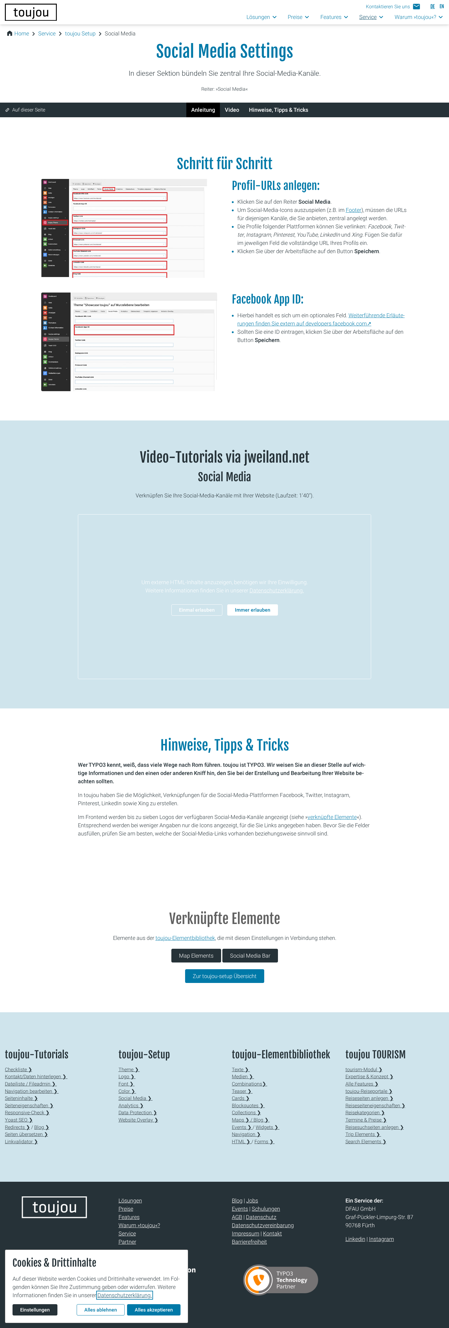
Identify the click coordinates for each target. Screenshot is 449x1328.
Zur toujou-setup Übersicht (225, 976)
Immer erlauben (252, 610)
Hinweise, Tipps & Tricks (278, 110)
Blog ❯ (41, 1127)
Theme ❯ (129, 1069)
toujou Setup (80, 33)
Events (240, 1209)
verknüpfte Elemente (332, 817)
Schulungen (266, 1209)
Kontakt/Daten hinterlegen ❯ (36, 1076)
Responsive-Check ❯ (27, 1112)
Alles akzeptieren (154, 1310)
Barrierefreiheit (249, 1242)
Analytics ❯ (131, 1105)
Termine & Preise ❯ (366, 1120)
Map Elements (196, 955)
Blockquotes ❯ (248, 1105)
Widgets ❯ (267, 1127)
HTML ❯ (241, 1141)
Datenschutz (261, 1217)
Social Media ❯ (136, 1098)
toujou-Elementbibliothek (185, 938)
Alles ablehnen (100, 1310)
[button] (393, 6)
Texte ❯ (241, 1069)
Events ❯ (242, 1127)
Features (129, 1217)
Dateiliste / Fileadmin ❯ (31, 1084)
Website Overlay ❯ (138, 1120)
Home (21, 33)
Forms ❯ (264, 1141)
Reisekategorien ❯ (365, 1112)
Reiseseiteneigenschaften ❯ (375, 1105)
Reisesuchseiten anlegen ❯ (374, 1127)
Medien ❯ (243, 1076)
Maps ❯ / (243, 1120)
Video (232, 110)
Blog (237, 1200)
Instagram (381, 1239)
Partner (127, 1242)
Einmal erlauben (197, 610)
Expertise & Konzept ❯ (369, 1076)
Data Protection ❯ (138, 1112)
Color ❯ (127, 1091)
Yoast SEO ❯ (19, 1120)
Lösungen (130, 1200)
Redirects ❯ (17, 1127)
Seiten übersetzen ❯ (26, 1134)
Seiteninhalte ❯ (21, 1098)
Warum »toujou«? (139, 1225)
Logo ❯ (127, 1076)
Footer (353, 210)
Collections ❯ (246, 1112)
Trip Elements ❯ (363, 1134)
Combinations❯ (249, 1084)
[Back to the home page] (54, 1215)
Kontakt (272, 1233)
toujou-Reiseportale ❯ (368, 1091)
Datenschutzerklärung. (277, 590)
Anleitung (203, 110)
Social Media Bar (250, 955)
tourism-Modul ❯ (363, 1069)
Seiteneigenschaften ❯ (29, 1105)
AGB (237, 1217)
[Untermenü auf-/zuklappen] (274, 17)
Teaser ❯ (242, 1091)
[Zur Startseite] (31, 12)
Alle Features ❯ (361, 1084)
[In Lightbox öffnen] (129, 228)
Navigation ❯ (246, 1134)
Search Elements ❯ (365, 1141)
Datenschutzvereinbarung (263, 1225)
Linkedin (355, 1239)
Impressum (245, 1233)
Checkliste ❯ (18, 1069)
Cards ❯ (241, 1098)
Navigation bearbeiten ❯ (32, 1091)
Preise (126, 1209)
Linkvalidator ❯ (21, 1141)
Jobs (252, 1200)
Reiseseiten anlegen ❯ (369, 1098)
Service (47, 33)
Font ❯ (127, 1084)
